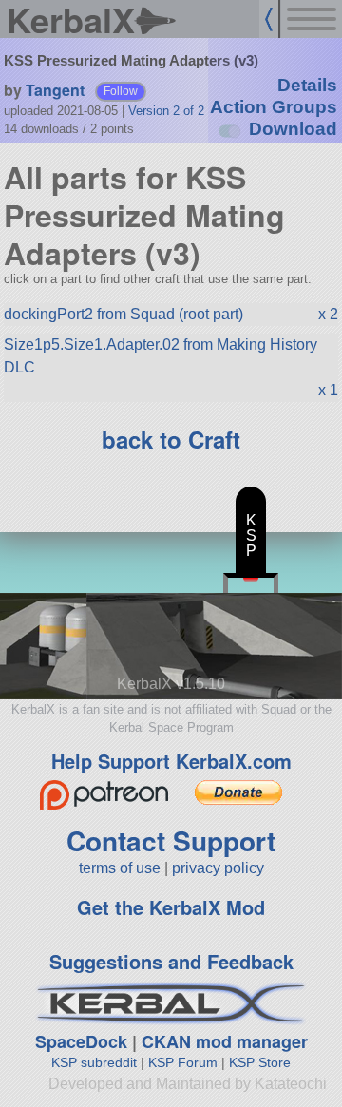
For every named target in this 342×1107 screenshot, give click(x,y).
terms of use (120, 868)
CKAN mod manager (225, 1041)
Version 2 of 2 (166, 111)
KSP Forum (183, 1062)
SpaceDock (81, 1041)
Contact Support (171, 840)
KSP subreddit (94, 1062)
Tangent (55, 90)
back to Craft (171, 439)
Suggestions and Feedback (171, 961)
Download (293, 129)
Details (307, 85)
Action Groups (273, 107)
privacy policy (218, 868)
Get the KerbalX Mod (171, 907)
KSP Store (260, 1062)
